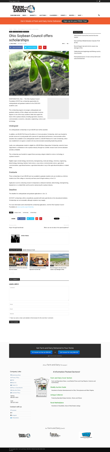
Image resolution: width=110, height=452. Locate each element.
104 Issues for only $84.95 (69, 352)
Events (63, 15)
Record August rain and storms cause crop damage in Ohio (86, 47)
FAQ (12, 380)
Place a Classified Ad (16, 387)
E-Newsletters (15, 417)
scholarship (25, 212)
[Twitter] (99, 1)
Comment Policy (16, 392)
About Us (13, 382)
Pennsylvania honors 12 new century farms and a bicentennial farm (87, 57)
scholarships (33, 212)
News (24, 15)
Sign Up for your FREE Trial (75, 21)
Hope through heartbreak (16, 227)
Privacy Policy (15, 377)
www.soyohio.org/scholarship (25, 207)
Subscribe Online (16, 390)
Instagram (14, 415)
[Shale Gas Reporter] (55, 436)
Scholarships (26, 31)
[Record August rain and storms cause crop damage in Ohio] (59, 260)
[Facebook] (97, 1)
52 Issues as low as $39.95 (41, 352)
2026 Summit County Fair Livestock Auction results (86, 36)
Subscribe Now (15, 15)
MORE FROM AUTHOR (29, 250)
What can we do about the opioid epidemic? (56, 227)
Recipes (71, 15)
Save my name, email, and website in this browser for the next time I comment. (32, 318)
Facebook (13, 410)
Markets (33, 15)
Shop (79, 15)
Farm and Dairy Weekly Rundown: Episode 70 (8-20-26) (87, 41)
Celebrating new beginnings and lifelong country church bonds (87, 52)
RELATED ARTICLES (15, 250)
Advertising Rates (16, 375)
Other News (13, 43)
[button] (99, 15)
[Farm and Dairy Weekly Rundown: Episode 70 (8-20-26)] (39, 260)
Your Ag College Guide (17, 31)
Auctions (43, 15)
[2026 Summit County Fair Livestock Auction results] (18, 260)
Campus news (17, 212)
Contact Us (15, 385)
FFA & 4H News (13, 265)
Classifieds (53, 15)
